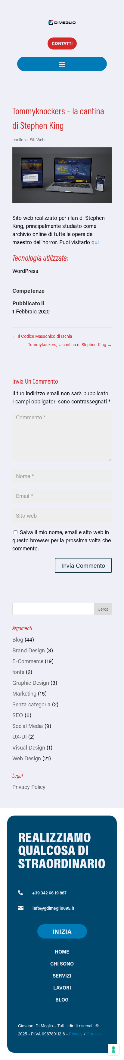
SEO (17, 715)
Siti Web (37, 139)
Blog (17, 639)
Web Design (26, 758)
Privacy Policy (28, 786)
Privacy (75, 1034)
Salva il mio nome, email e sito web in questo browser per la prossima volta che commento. (61, 540)
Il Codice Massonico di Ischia (42, 336)
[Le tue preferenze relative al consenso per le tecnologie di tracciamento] (113, 1049)
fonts (18, 671)
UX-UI (19, 736)
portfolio (20, 139)
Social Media (27, 725)
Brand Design (28, 650)
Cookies (94, 1034)
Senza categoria (31, 704)
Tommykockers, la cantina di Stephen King (70, 344)
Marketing (24, 693)
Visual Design (28, 747)
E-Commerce (27, 661)
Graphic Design (30, 682)
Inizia (62, 931)
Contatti (62, 43)
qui (95, 242)
